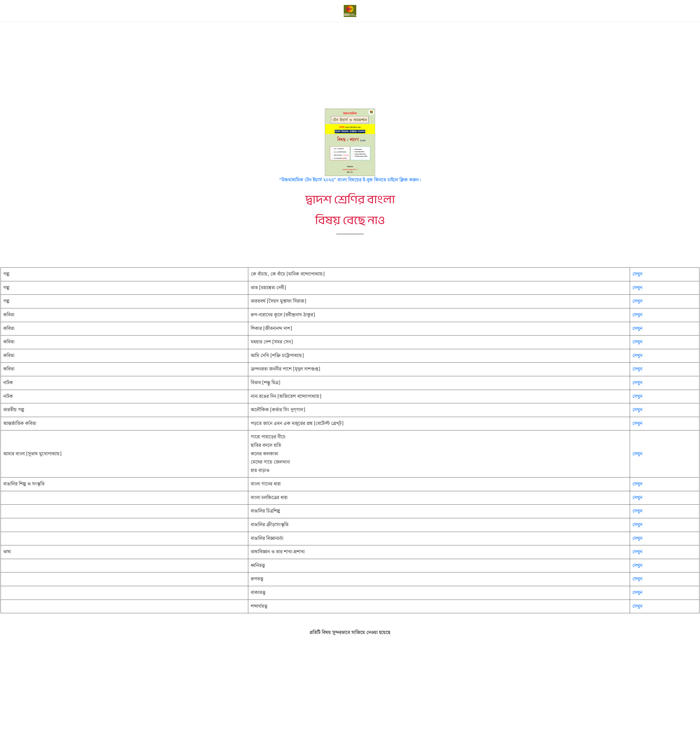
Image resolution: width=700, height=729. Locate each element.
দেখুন (637, 274)
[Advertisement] (350, 68)
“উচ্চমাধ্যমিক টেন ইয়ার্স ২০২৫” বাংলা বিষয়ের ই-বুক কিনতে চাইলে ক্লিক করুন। (350, 180)
